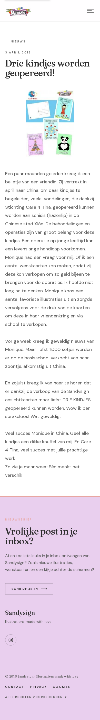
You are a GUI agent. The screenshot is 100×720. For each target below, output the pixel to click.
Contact (14, 687)
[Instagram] (10, 640)
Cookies (61, 687)
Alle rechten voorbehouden (36, 697)
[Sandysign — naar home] (18, 10)
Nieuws (15, 41)
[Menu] (90, 10)
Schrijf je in (25, 589)
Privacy (38, 687)
